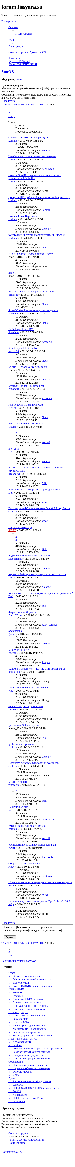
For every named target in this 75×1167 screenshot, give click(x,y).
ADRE (12, 530)
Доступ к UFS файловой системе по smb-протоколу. (39, 197)
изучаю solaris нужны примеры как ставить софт (37, 574)
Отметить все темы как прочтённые (22, 103)
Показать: (10, 927)
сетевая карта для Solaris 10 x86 (27, 825)
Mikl (44, 483)
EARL (12, 847)
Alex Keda (48, 168)
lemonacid (14, 473)
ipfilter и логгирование (21, 744)
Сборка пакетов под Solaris (24, 863)
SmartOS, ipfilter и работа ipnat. (26, 385)
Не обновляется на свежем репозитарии (32, 156)
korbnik (12, 140)
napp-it (12, 272)
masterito (47, 876)
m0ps (11, 885)
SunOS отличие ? (18, 649)
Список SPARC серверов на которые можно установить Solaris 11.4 (34, 177)
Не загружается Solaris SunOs (25, 423)
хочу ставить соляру (20, 527)
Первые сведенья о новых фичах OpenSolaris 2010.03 (39, 901)
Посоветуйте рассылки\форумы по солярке (34, 762)
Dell (10, 451)
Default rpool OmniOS (21, 329)
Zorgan (12, 652)
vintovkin (13, 784)
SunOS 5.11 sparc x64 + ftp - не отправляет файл (36, 668)
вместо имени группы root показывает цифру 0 (36, 234)
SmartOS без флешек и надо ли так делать (33, 310)
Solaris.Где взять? (18, 781)
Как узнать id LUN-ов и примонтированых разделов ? (40, 593)
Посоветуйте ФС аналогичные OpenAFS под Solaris (39, 508)
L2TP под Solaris (18, 806)
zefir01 (12, 709)
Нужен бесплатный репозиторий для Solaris (34, 489)
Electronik (47, 857)
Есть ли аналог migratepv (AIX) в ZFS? (31, 291)
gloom (11, 634)
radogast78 (48, 819)
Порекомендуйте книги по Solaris (28, 687)
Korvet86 (13, 351)
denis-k (46, 379)
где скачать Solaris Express (23, 725)
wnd (10, 690)
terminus (13, 294)
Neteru (12, 407)
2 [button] (9, 113)
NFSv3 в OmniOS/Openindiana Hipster (30, 253)
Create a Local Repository (22, 216)
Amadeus (13, 313)
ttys (44, 737)
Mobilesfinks (15, 558)
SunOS (7, 71)
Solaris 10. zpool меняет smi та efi (27, 366)
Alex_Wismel (15, 615)
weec (20, 79)
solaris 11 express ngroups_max (25, 706)
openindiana (15, 630)
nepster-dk (14, 671)
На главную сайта (12, 1151)
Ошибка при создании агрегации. (28, 137)
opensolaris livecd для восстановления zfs (32, 844)
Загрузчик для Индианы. (23, 612)
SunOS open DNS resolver (23, 348)
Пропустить (8, 21)
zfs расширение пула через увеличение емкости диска (40, 882)
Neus (45, 247)
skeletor (46, 150)
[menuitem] (23, 33)
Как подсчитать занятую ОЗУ (26, 404)
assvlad (12, 426)
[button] (11, 116)
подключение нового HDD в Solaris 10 (31, 555)
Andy (11, 866)
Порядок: (35, 930)
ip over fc (13, 448)
